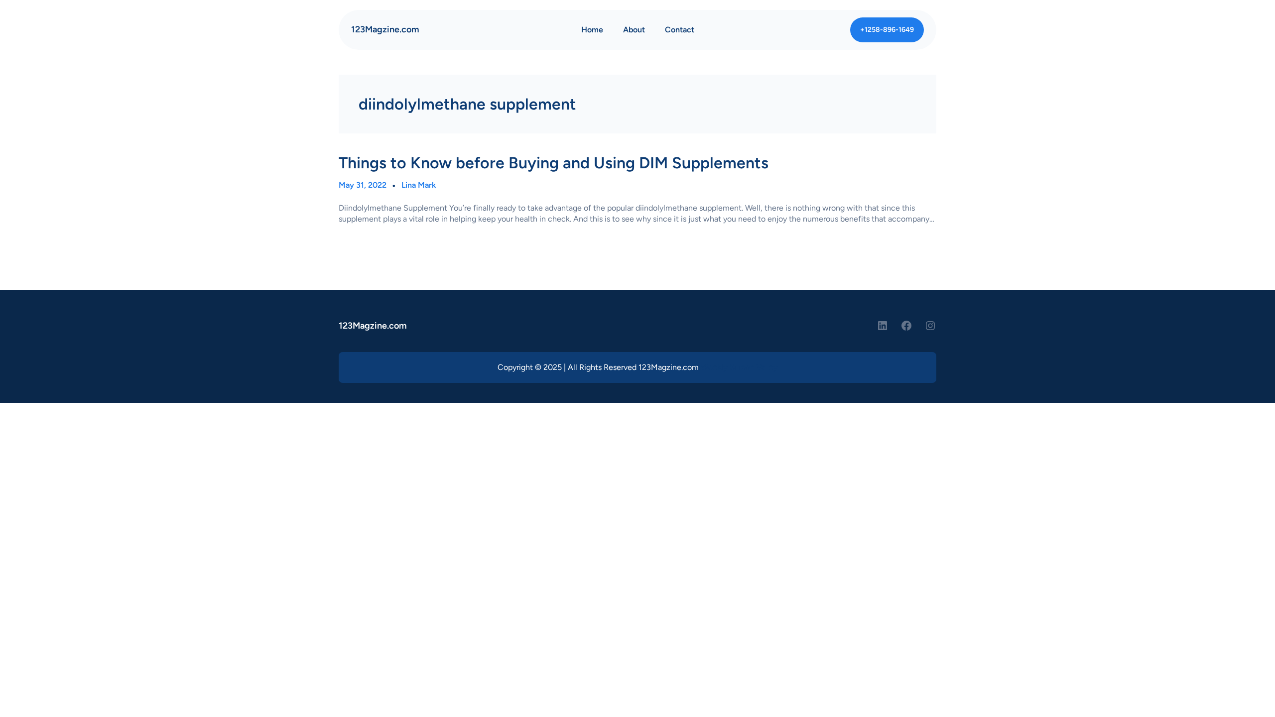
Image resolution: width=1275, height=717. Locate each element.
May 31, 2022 (362, 185)
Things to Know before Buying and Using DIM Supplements (553, 162)
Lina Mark (418, 185)
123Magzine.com (385, 29)
